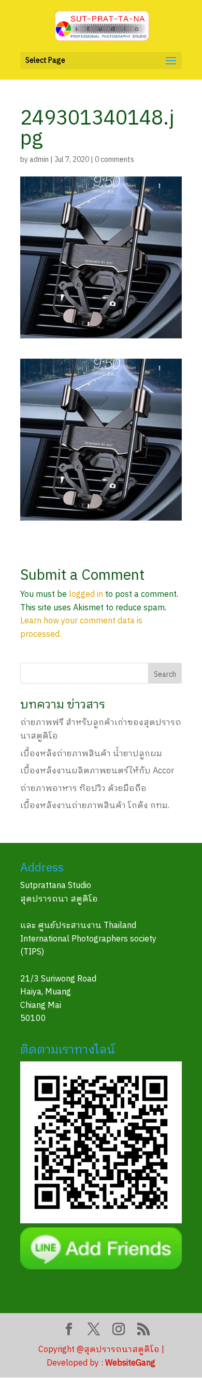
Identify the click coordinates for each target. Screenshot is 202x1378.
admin (39, 160)
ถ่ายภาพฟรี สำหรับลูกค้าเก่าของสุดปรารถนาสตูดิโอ (100, 729)
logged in (86, 595)
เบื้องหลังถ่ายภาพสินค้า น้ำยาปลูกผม (91, 754)
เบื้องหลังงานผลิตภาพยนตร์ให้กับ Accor (97, 771)
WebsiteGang (130, 1363)
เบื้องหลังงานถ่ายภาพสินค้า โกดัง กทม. (94, 806)
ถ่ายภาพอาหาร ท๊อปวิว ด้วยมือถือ (83, 789)
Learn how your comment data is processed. (81, 628)
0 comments (114, 160)
